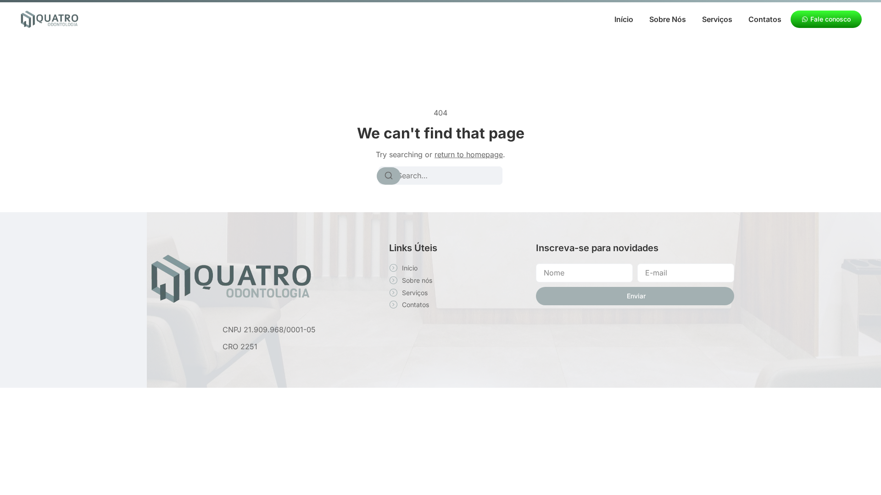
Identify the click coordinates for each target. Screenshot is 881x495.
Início (623, 19)
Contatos (764, 19)
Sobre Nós (667, 19)
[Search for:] (440, 175)
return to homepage (469, 154)
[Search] (389, 176)
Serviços (717, 19)
